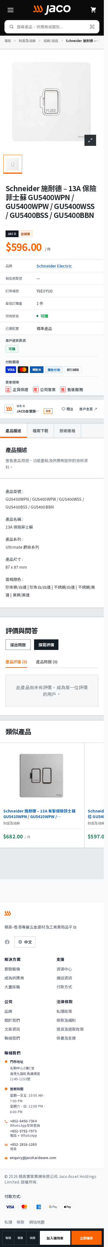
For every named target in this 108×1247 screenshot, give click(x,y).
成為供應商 (14, 978)
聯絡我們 (12, 1038)
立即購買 (86, 1238)
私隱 (8, 1222)
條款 (20, 1222)
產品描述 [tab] (13, 430)
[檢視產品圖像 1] (12, 164)
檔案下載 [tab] (40, 430)
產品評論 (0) (16, 661)
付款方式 (64, 987)
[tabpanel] (52, 523)
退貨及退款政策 (70, 1029)
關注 (69, 408)
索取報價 (12, 969)
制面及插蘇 (27, 40)
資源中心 (64, 969)
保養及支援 (66, 1038)
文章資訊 (12, 1029)
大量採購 (12, 987)
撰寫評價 (46, 644)
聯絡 (8, 1238)
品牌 (8, 1011)
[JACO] (51, 10)
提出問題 (18, 644)
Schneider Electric (54, 266)
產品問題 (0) (47, 661)
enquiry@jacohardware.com (33, 1157)
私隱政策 (64, 1011)
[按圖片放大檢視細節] (90, 140)
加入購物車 (55, 1238)
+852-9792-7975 (23, 1133)
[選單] (10, 10)
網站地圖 (37, 1222)
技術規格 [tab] (67, 430)
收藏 (32, 1238)
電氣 (7, 40)
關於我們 (12, 1020)
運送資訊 (64, 978)
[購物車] (93, 10)
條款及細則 (66, 1020)
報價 (20, 1238)
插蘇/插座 (50, 40)
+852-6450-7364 (25, 1123)
